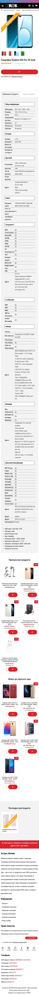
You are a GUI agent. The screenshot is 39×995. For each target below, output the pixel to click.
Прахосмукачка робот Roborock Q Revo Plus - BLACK (29, 621)
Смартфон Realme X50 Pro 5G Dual (9, 830)
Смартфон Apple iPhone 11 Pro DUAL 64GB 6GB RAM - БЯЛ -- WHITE (9, 622)
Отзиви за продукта (29, 94)
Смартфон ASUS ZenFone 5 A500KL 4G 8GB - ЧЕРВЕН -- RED (9, 703)
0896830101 (19, 969)
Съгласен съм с (15, 942)
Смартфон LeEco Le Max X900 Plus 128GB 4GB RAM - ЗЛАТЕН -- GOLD (29, 704)
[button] (17, 47)
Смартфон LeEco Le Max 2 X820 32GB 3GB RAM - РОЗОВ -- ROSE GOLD (29, 741)
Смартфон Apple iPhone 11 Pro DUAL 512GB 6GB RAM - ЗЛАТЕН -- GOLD (29, 585)
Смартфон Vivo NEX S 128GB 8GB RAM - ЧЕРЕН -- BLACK (9, 778)
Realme (18, 10)
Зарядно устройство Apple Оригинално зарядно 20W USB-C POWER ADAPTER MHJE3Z (9, 659)
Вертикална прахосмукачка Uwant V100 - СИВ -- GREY (9, 584)
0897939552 (13, 963)
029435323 (27, 960)
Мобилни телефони (9, 10)
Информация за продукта (10, 94)
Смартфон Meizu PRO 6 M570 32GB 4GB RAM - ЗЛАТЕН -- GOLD (9, 741)
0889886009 (19, 960)
